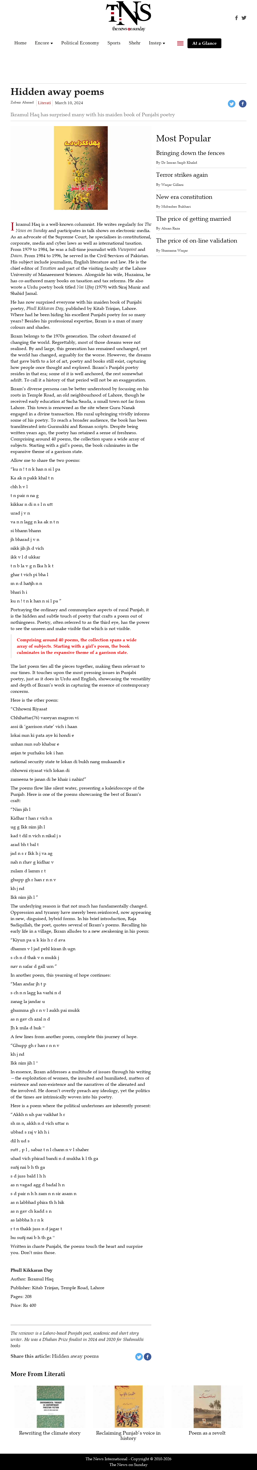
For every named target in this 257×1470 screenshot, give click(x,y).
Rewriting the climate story (50, 1433)
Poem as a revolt (207, 1433)
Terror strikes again (182, 175)
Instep (155, 42)
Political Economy (80, 42)
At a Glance (204, 43)
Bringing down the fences (190, 153)
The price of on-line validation (196, 240)
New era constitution (184, 197)
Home (20, 42)
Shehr (135, 42)
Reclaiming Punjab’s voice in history (128, 1436)
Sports (113, 42)
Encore (42, 42)
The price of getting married (193, 218)
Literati (44, 102)
